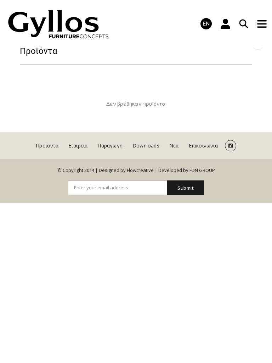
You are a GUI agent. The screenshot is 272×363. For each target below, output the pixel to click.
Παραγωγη (110, 145)
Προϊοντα (47, 145)
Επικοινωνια (203, 145)
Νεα (174, 145)
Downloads (145, 145)
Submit (185, 188)
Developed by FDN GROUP (186, 170)
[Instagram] (230, 145)
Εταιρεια (78, 145)
